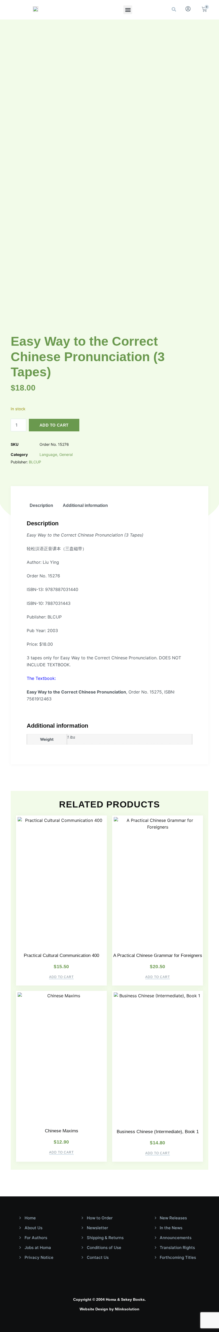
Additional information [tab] (85, 505)
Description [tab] (41, 505)
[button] (127, 9)
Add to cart (54, 425)
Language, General (56, 454)
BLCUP (35, 462)
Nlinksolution (127, 1309)
